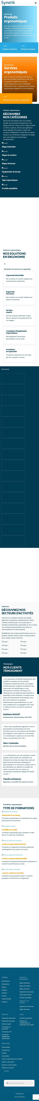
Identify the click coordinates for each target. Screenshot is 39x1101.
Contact (4, 996)
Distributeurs (6, 981)
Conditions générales (26, 1018)
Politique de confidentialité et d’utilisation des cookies (27, 1023)
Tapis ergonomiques (25, 995)
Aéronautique (6, 1047)
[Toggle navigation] (36, 3)
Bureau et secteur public (9, 1065)
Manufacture (6, 1050)
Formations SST (7, 1032)
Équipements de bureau (27, 992)
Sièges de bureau (25, 989)
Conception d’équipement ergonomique (6, 1036)
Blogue (4, 987)
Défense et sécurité (8, 1068)
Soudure (4, 1053)
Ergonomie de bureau (8, 1021)
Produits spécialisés (25, 998)
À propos (4, 990)
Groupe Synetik (6, 999)
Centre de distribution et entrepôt (12, 1059)
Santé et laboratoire (8, 1062)
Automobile (5, 1056)
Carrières (4, 993)
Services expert (6, 1024)
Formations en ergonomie (6, 1028)
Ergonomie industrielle (9, 1018)
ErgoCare (4, 1002)
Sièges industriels (25, 983)
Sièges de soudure (25, 986)
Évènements (5, 984)
